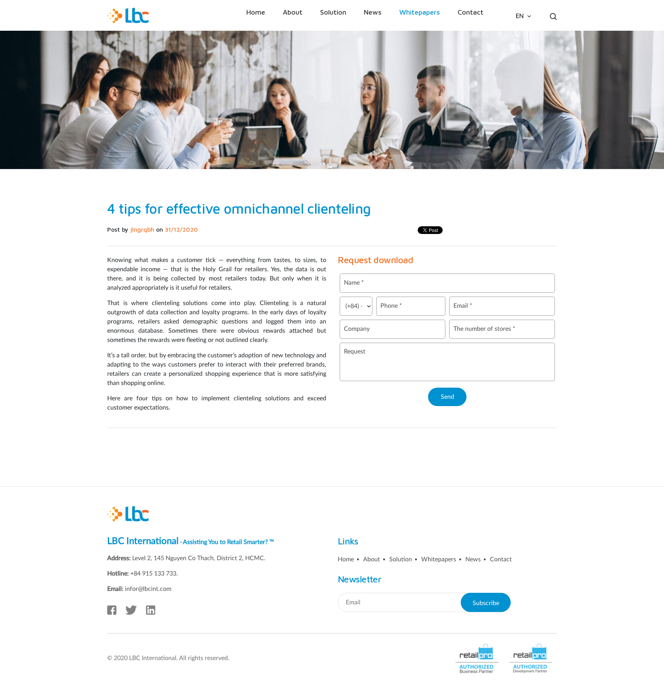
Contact (470, 12)
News (373, 12)
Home (255, 12)
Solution (333, 12)
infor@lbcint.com (148, 589)
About (292, 12)
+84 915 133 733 (153, 574)
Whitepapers (419, 12)
